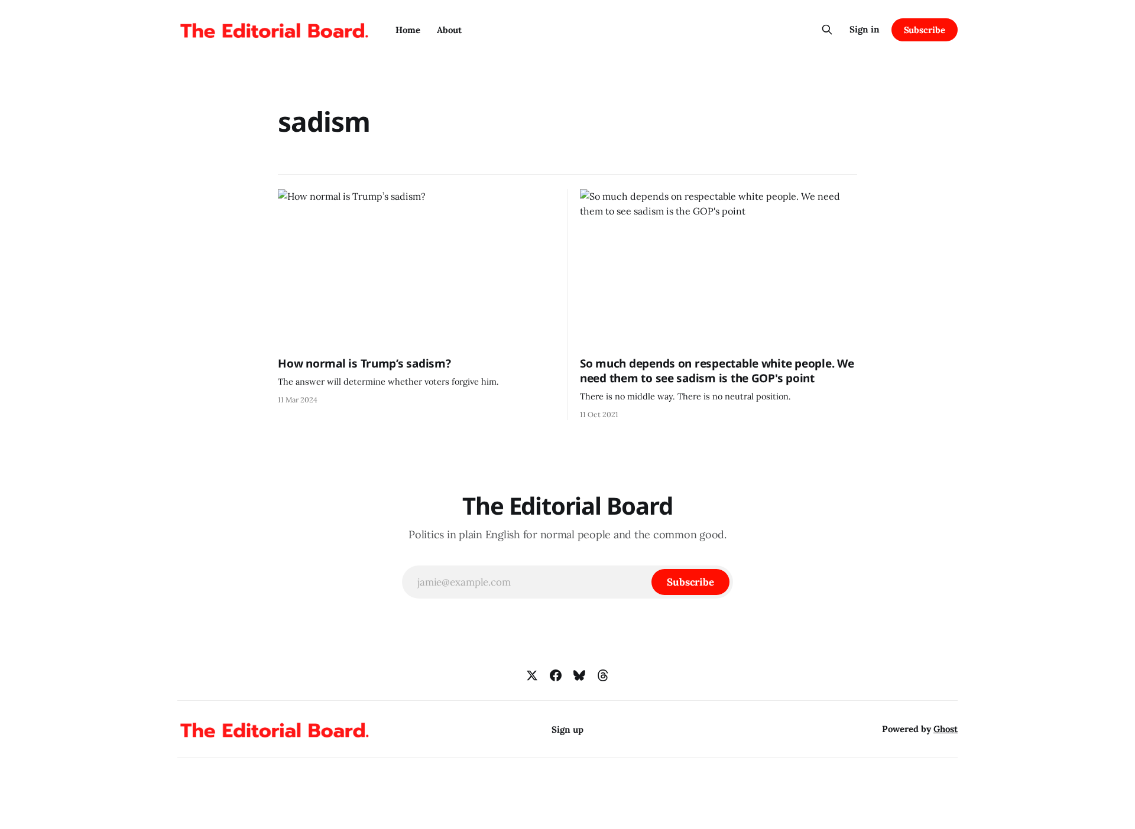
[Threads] (603, 675)
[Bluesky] (579, 675)
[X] (532, 675)
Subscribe (924, 29)
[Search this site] (827, 29)
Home (407, 29)
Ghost (945, 728)
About (449, 29)
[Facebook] (556, 675)
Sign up (567, 729)
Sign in (864, 29)
